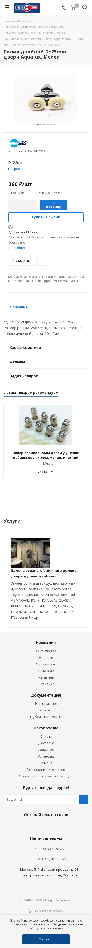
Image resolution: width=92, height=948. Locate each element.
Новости (46, 657)
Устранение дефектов (46, 769)
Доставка (46, 743)
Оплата (46, 736)
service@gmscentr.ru (50, 858)
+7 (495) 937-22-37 (48, 848)
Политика (46, 683)
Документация (46, 695)
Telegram (33, 826)
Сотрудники (46, 664)
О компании (46, 650)
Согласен (46, 939)
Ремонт (46, 762)
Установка (46, 756)
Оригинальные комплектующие (46, 776)
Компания (46, 642)
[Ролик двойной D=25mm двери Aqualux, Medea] (46, 98)
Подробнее (17, 248)
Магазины (46, 677)
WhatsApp (45, 826)
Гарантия (46, 749)
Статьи (46, 710)
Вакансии (46, 670)
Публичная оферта (46, 716)
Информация (46, 703)
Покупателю (46, 728)
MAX (56, 826)
